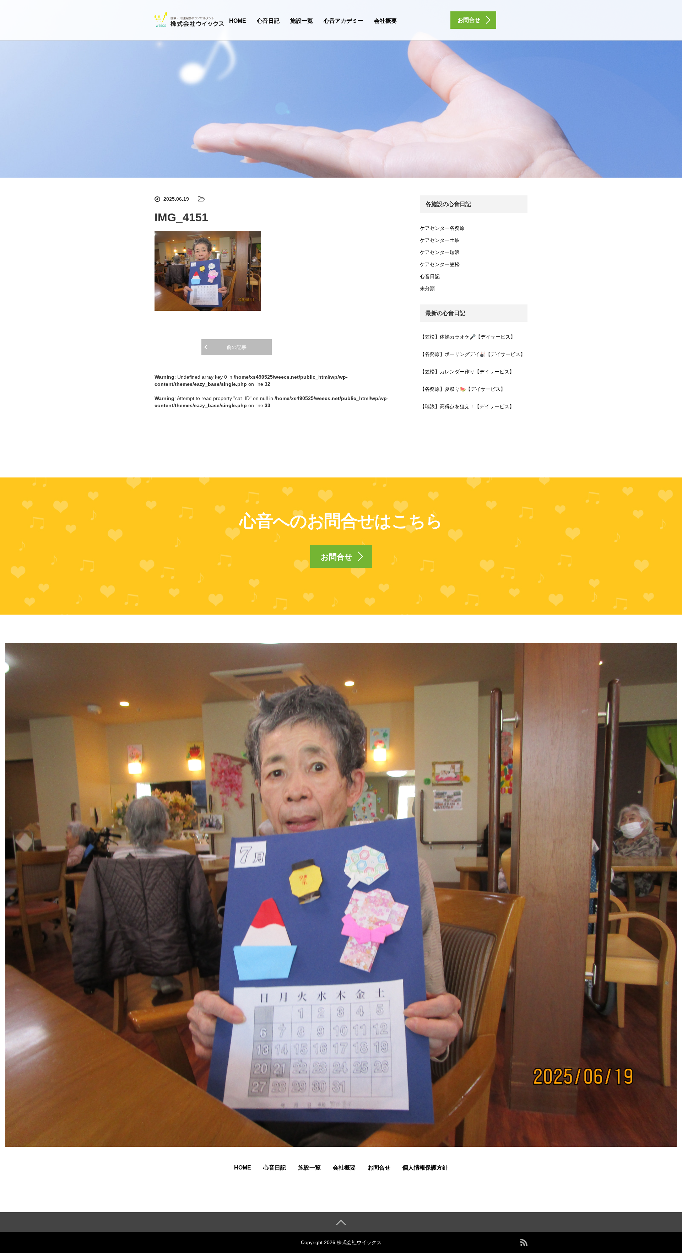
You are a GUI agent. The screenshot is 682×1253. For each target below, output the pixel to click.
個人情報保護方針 (425, 1168)
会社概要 (385, 21)
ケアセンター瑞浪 (440, 252)
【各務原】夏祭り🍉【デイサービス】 (462, 389)
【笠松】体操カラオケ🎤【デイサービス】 (467, 337)
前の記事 (237, 347)
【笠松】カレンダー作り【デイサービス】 (467, 371)
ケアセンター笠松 (440, 264)
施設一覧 (301, 21)
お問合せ (379, 1168)
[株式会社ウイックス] (190, 19)
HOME (237, 21)
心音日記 (268, 21)
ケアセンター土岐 (440, 240)
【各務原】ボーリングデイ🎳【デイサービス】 (472, 354)
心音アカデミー (343, 21)
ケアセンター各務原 (442, 228)
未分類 (427, 288)
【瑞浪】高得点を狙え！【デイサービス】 (467, 406)
